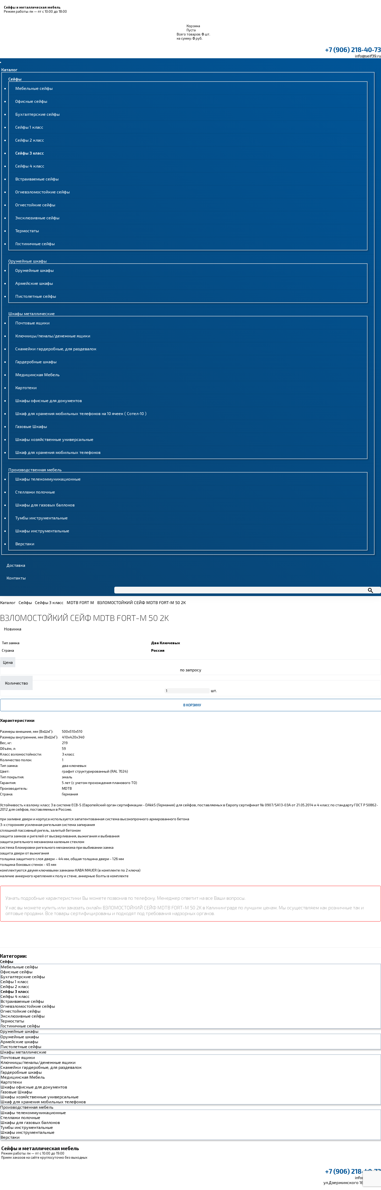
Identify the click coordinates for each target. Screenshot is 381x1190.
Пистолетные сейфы (35, 296)
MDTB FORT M (80, 602)
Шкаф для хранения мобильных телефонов (58, 452)
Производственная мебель (35, 469)
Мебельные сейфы (34, 88)
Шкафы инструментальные (42, 530)
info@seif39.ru (368, 55)
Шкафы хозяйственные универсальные (54, 439)
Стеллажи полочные (35, 491)
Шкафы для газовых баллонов (45, 504)
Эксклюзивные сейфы (37, 217)
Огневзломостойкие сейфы (42, 191)
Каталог (9, 69)
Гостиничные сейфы (35, 243)
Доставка (15, 565)
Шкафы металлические (31, 313)
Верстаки (24, 543)
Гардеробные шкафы (36, 361)
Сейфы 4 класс (29, 165)
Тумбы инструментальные (41, 517)
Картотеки (26, 387)
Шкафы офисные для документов (48, 400)
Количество (16, 682)
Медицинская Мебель (37, 374)
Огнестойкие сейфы (35, 204)
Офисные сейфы (31, 101)
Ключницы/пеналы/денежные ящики (52, 335)
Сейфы (15, 78)
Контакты (16, 577)
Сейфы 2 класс (29, 139)
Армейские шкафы (34, 283)
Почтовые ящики (32, 322)
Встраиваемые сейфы (37, 178)
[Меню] (0, 62)
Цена (8, 662)
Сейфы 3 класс (29, 152)
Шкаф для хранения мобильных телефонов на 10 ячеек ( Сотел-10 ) (80, 413)
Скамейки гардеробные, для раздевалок (55, 348)
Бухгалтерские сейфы (37, 114)
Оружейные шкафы (27, 260)
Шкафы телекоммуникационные (48, 478)
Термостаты (27, 230)
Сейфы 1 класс (29, 127)
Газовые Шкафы (31, 426)
